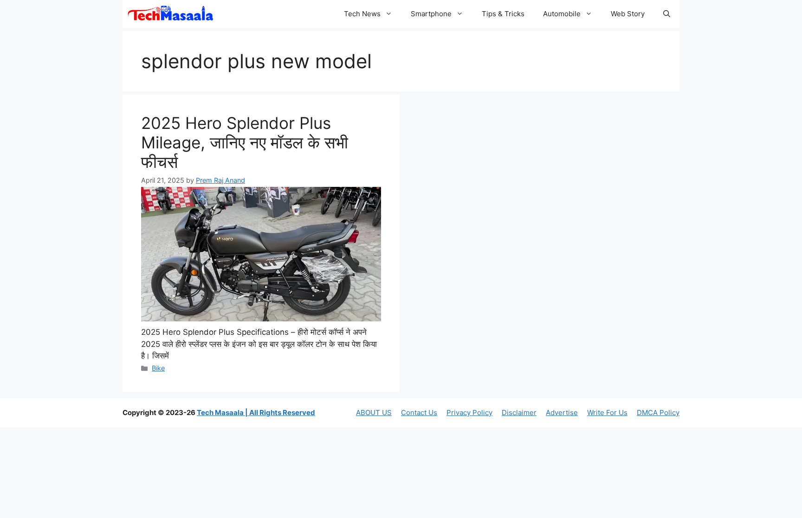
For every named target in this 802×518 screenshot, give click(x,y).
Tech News (362, 13)
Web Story (628, 13)
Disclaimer (519, 412)
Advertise (562, 412)
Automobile (562, 13)
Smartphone (431, 13)
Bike (158, 368)
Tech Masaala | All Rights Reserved (256, 412)
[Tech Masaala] (170, 14)
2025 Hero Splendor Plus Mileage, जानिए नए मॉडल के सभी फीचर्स (244, 142)
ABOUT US (374, 412)
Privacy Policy (469, 412)
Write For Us (607, 412)
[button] (666, 14)
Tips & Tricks (503, 13)
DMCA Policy (658, 412)
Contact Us (419, 412)
